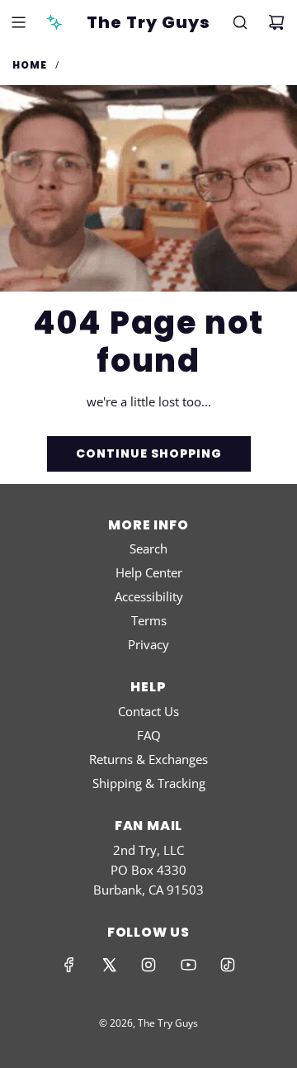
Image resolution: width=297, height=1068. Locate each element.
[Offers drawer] (54, 22)
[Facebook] (69, 965)
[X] (109, 965)
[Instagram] (148, 965)
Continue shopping (149, 453)
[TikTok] (228, 965)
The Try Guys (148, 22)
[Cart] (276, 22)
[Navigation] (18, 22)
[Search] (240, 22)
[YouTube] (188, 965)
